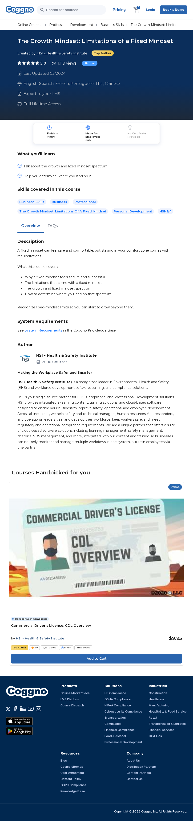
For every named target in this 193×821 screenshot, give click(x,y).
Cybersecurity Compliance (123, 711)
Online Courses (29, 25)
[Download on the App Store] (29, 721)
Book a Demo (173, 10)
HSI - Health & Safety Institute (62, 53)
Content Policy (70, 779)
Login (150, 10)
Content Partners (139, 773)
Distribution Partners (141, 767)
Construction (158, 693)
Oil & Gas (155, 736)
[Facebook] (15, 709)
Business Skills (112, 25)
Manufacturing (159, 705)
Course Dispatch (72, 705)
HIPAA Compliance (118, 705)
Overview (30, 226)
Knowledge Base (72, 791)
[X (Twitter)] (8, 709)
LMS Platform (69, 699)
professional (85, 202)
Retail (153, 718)
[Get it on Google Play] (29, 731)
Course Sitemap (71, 767)
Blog (63, 761)
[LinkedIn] (23, 709)
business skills (31, 202)
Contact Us (135, 779)
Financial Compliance (120, 730)
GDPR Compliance (73, 785)
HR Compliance (115, 693)
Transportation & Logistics (167, 724)
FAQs (53, 226)
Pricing (119, 9)
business (59, 202)
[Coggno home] (20, 10)
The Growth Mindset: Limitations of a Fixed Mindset (62, 211)
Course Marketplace (75, 693)
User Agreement (72, 773)
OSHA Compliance (118, 699)
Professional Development (71, 25)
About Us (133, 761)
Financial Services (161, 730)
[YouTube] (31, 709)
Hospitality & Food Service (168, 711)
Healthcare (156, 699)
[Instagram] (38, 709)
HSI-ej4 (165, 211)
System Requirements (43, 330)
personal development (133, 211)
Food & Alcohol (115, 736)
